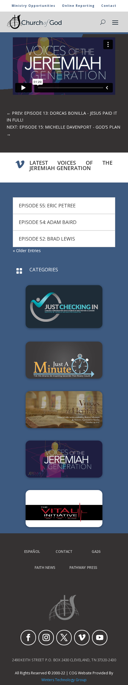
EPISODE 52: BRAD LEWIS (47, 239)
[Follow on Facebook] (28, 637)
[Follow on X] (64, 637)
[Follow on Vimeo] (82, 637)
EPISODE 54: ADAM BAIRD (48, 222)
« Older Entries (27, 250)
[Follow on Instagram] (46, 637)
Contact (108, 6)
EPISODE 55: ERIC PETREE (47, 205)
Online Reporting (78, 6)
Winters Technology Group (64, 679)
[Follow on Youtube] (99, 637)
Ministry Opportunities (33, 6)
